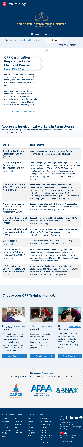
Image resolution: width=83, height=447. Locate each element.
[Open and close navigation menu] (78, 4)
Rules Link (8, 171)
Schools (4, 424)
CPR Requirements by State (41, 34)
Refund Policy (44, 427)
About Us (30, 418)
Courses (4, 418)
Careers (30, 430)
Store (17, 427)
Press (29, 424)
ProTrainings (64, 424)
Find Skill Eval (6, 430)
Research (18, 424)
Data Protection (45, 421)
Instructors (5, 427)
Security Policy (45, 424)
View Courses (13, 356)
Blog (16, 418)
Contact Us (18, 421)
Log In (4, 436)
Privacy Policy (44, 418)
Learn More (18, 326)
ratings (71, 438)
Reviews (30, 421)
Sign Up (4, 433)
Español (71, 441)
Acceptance (31, 427)
